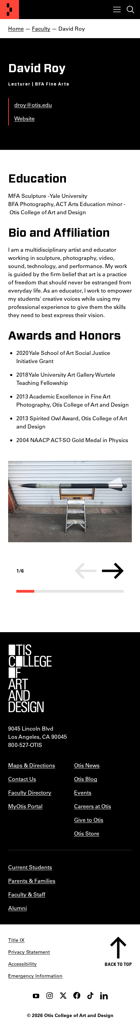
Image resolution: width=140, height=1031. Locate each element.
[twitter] (63, 995)
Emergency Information (35, 976)
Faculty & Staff (26, 894)
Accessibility (22, 964)
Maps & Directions (31, 765)
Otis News (87, 765)
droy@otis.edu (33, 104)
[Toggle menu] (117, 9)
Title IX (16, 940)
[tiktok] (90, 995)
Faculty (41, 28)
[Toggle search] (130, 9)
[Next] (113, 571)
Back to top (118, 964)
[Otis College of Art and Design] (9, 9)
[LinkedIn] (104, 995)
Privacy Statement (29, 952)
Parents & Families (31, 880)
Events (82, 792)
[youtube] (36, 995)
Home (16, 28)
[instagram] (50, 995)
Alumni (17, 907)
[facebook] (77, 995)
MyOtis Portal (25, 806)
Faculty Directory (29, 792)
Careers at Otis (92, 806)
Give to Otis (88, 819)
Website (24, 118)
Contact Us (22, 778)
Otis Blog (85, 778)
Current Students (30, 867)
